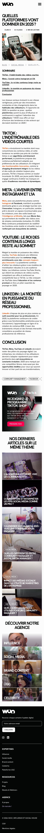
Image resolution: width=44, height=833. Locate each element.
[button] (39, 4)
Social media (7, 758)
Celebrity (5, 766)
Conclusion (7, 94)
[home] (7, 4)
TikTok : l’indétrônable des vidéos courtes (20, 75)
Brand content (7, 762)
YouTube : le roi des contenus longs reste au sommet (21, 83)
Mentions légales (8, 828)
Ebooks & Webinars (9, 790)
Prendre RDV (15, 424)
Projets (5, 782)
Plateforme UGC (8, 770)
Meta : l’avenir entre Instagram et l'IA (18, 79)
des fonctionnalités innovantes (15, 166)
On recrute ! (7, 806)
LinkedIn (6, 313)
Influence (5, 754)
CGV (4, 824)
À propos (5, 802)
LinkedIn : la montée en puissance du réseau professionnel (21, 89)
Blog (3, 786)
